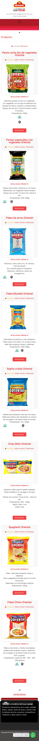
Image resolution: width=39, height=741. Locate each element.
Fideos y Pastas (20, 60)
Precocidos (24, 46)
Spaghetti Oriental (19, 527)
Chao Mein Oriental (19, 443)
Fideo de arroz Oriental (19, 217)
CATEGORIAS (19, 694)
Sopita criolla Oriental (19, 368)
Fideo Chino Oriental (19, 602)
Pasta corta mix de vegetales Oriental (19, 54)
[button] (19, 22)
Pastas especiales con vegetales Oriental (19, 141)
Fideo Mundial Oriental (19, 293)
